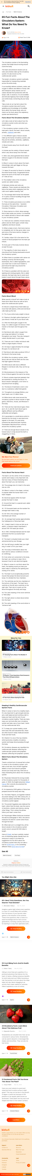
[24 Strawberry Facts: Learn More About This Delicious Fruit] (16, 1013)
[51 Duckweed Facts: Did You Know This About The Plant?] (16, 1067)
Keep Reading (17, 928)
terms (17, 1160)
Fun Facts (8, 12)
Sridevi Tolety (8, 968)
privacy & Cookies (20, 1162)
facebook (4, 1160)
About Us (18, 1147)
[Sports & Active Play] (3, 996)
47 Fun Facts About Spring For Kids (13, 697)
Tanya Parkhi (7, 1084)
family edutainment (21, 1154)
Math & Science (7, 653)
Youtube (4, 1169)
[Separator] (28, 1165)
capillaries (11, 132)
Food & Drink (13, 1053)
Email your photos (16, 465)
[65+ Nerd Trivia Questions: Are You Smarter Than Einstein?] (16, 888)
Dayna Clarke (18, 32)
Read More (28, 1)
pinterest (4, 1162)
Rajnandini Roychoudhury (10, 1031)
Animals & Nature (14, 1111)
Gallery (5, 56)
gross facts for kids (18, 846)
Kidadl (3, 12)
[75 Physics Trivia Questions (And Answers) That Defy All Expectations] (16, 668)
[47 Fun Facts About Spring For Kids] (16, 690)
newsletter (19, 1152)
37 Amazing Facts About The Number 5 (15, 654)
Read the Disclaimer (9, 872)
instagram (4, 1164)
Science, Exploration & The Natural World (13, 696)
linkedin (4, 1167)
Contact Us (5, 1147)
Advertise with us (6, 1149)
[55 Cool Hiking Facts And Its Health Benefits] (16, 951)
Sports (12, 999)
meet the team (20, 1149)
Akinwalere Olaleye (9, 906)
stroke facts (11, 844)
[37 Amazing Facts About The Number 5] (16, 645)
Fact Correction (27, 872)
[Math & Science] (3, 933)
